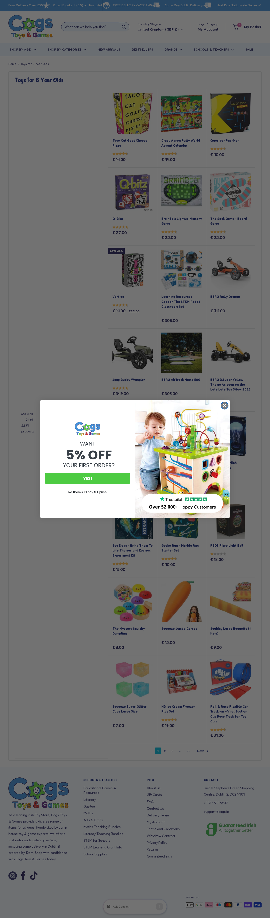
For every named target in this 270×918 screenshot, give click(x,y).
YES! (87, 478)
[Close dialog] (224, 405)
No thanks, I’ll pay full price (87, 492)
